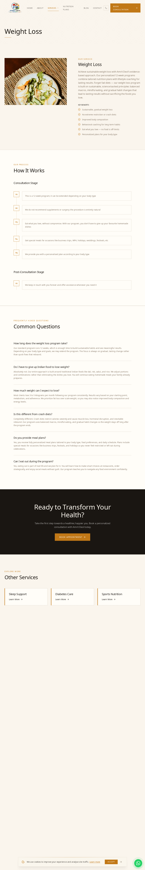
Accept (111, 862)
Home (30, 8)
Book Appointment (70, 537)
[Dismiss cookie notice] (121, 862)
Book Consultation (120, 8)
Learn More (14, 599)
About (40, 8)
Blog (86, 8)
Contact (97, 8)
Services (52, 8)
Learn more (94, 861)
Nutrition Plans (68, 8)
